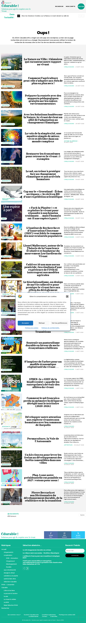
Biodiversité (6, 67)
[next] (83, 16)
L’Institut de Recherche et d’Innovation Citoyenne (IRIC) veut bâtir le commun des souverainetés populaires (43, 231)
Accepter (25, 323)
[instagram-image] (5, 600)
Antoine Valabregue (70, 141)
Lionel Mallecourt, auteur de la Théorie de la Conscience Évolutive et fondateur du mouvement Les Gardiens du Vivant (43, 251)
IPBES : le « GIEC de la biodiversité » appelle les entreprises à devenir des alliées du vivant (43, 383)
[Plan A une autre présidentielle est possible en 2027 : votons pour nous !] (11, 477)
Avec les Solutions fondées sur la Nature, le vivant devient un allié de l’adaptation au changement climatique (43, 118)
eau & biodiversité (8, 86)
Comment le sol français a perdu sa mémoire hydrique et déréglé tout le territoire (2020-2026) (43, 401)
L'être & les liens (7, 143)
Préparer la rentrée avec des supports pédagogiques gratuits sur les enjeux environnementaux (43, 99)
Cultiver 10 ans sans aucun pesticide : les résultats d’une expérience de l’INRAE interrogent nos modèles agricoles (43, 270)
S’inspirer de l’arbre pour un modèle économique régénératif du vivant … (43, 364)
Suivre (82, 590)
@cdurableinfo (13, 589)
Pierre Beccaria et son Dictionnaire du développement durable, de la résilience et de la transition (43, 496)
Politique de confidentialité (51, 328)
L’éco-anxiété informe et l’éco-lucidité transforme (43, 553)
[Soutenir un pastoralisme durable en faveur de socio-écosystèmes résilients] (11, 345)
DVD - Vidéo (5, 445)
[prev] (79, 16)
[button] (67, 296)
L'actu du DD (6, 502)
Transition (5, 294)
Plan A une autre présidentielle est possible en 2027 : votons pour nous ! (43, 477)
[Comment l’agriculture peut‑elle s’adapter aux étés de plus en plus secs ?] (11, 80)
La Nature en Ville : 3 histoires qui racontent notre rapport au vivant (43, 62)
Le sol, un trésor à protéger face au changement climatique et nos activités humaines (43, 175)
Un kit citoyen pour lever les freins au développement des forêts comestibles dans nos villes (43, 458)
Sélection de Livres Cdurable (8, 199)
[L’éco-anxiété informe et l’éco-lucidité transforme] (11, 553)
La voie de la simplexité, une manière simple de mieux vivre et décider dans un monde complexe (43, 137)
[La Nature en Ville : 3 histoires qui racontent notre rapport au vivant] (11, 61)
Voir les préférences (59, 323)
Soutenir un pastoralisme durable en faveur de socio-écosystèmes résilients (43, 345)
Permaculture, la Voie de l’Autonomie (43, 440)
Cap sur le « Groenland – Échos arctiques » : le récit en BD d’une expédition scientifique (43, 194)
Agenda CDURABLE (7, 237)
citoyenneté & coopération (11, 559)
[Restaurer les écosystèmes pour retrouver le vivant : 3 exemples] (11, 156)
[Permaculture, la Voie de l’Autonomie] (11, 439)
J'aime (51, 607)
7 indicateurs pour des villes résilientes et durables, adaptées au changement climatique (43, 572)
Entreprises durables (9, 313)
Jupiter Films (68, 445)
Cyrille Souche (69, 67)
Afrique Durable (7, 578)
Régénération (6, 370)
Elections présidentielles (10, 483)
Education (5, 105)
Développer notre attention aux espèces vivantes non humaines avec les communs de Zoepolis (43, 420)
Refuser (42, 323)
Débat (4, 218)
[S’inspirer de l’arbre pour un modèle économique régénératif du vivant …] (11, 364)
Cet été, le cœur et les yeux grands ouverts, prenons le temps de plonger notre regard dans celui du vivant (43, 515)
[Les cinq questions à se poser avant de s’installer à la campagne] (11, 307)
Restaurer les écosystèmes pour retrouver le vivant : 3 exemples (43, 156)
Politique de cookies (31, 328)
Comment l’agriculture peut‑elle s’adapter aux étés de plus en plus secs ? (43, 80)
